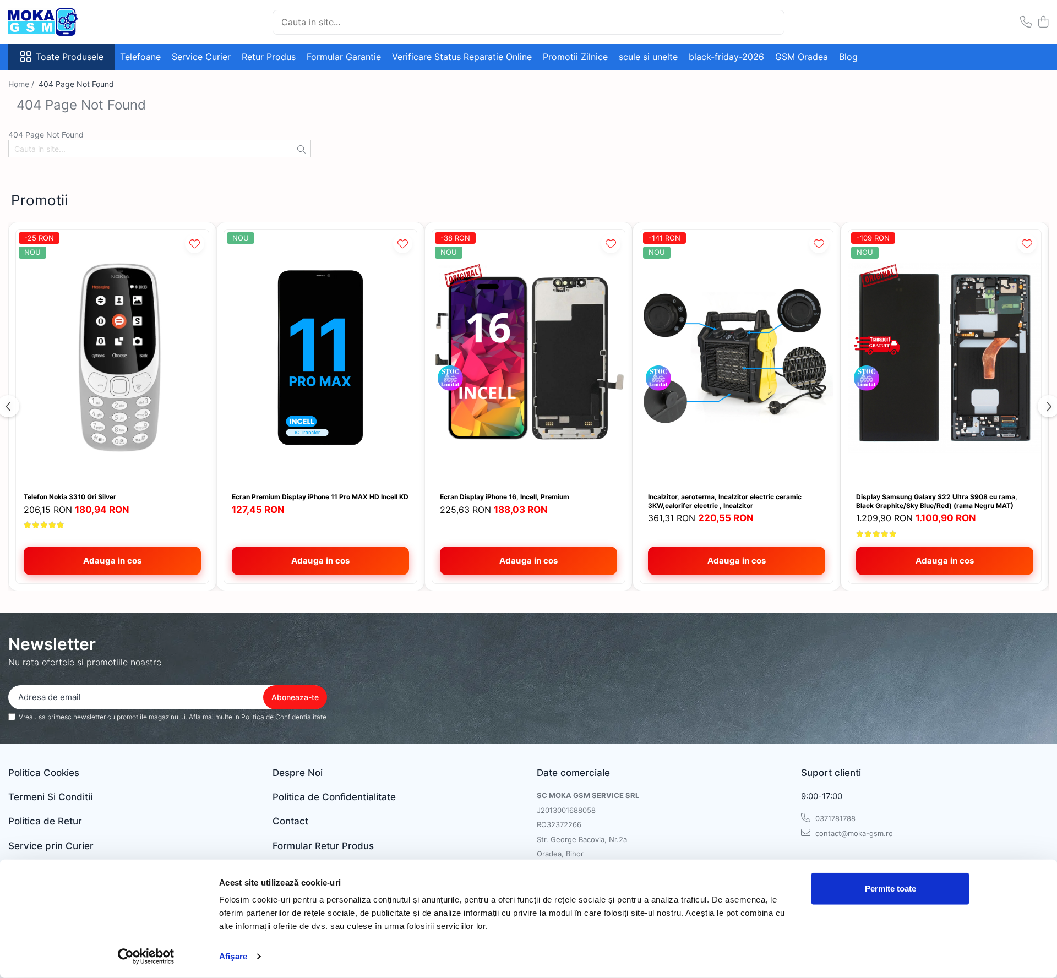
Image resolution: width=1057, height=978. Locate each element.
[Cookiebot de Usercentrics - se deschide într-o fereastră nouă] (146, 956)
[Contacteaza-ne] (1026, 22)
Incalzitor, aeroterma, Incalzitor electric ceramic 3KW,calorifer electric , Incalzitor (725, 501)
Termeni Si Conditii (50, 796)
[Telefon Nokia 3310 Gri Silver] (112, 358)
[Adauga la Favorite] (194, 243)
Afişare (233, 956)
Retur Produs (269, 56)
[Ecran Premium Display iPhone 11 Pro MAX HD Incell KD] (320, 358)
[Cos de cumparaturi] (1043, 22)
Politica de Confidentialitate (283, 717)
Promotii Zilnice (575, 56)
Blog (848, 56)
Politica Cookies (43, 772)
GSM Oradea (801, 56)
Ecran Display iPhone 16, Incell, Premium (504, 497)
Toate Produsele (69, 56)
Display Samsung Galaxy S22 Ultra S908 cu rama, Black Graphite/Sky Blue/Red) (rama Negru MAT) (936, 501)
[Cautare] (771, 22)
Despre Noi (298, 772)
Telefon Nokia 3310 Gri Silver (70, 497)
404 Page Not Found (76, 84)
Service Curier (201, 56)
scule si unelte (648, 56)
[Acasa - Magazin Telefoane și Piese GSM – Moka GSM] (63, 22)
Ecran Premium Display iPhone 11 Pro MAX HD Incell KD (320, 497)
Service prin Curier (51, 845)
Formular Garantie (344, 56)
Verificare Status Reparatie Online (462, 56)
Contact (290, 821)
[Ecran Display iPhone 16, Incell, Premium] (528, 358)
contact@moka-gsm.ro (853, 833)
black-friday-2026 (726, 56)
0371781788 (834, 818)
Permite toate (890, 888)
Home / (22, 84)
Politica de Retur (45, 821)
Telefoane (140, 56)
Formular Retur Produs (323, 845)
